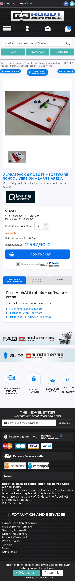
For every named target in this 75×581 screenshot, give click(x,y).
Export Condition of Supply (19, 523)
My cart (68, 30)
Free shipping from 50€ (17, 526)
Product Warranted (14, 537)
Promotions (37, 51)
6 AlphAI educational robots (25, 308)
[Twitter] (72, 3)
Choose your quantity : (18, 226)
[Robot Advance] (37, 15)
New (13, 51)
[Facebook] (66, 3)
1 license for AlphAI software (25, 312)
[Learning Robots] (20, 196)
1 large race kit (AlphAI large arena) (30, 316)
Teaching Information (15, 530)
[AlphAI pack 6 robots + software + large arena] (17, 156)
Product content (37, 280)
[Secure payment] (38, 263)
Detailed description (14, 280)
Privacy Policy (11, 540)
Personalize (52, 572)
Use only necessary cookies (40, 577)
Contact (7, 544)
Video (60, 279)
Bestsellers (62, 51)
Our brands (9, 551)
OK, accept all (28, 572)
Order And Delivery (14, 533)
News (5, 548)
